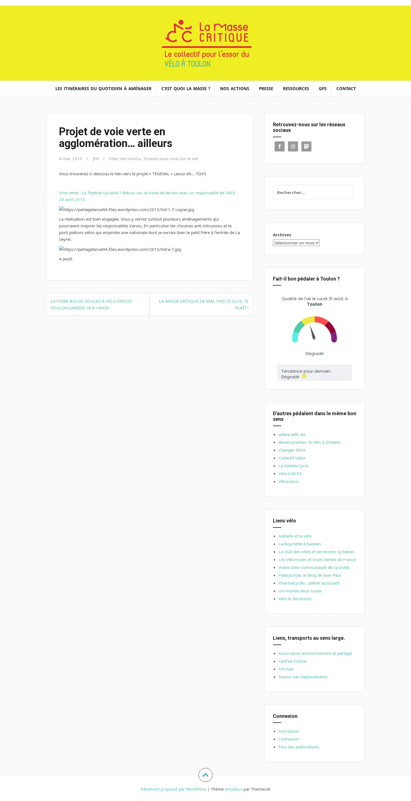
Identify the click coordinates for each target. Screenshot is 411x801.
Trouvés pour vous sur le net (170, 158)
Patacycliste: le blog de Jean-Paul (309, 575)
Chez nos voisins (125, 158)
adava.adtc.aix (292, 434)
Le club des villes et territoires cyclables (316, 551)
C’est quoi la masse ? (185, 88)
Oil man (286, 669)
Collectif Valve (291, 458)
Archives (282, 234)
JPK (96, 158)
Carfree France (292, 661)
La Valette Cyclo (293, 465)
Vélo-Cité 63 (290, 473)
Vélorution (288, 481)
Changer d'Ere (291, 450)
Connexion (288, 739)
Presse (266, 88)
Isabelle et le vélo (295, 536)
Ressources (296, 88)
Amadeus (233, 789)
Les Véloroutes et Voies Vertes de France (317, 559)
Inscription (288, 731)
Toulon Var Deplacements (303, 676)
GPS (323, 88)
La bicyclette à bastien (299, 544)
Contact (346, 88)
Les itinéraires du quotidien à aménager (103, 88)
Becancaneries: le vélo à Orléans (309, 442)
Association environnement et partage (315, 653)
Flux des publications (298, 746)
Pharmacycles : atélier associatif (308, 583)
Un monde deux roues (300, 591)
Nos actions (234, 88)
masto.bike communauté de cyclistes (313, 567)
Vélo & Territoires (295, 598)
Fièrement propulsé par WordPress (173, 789)
